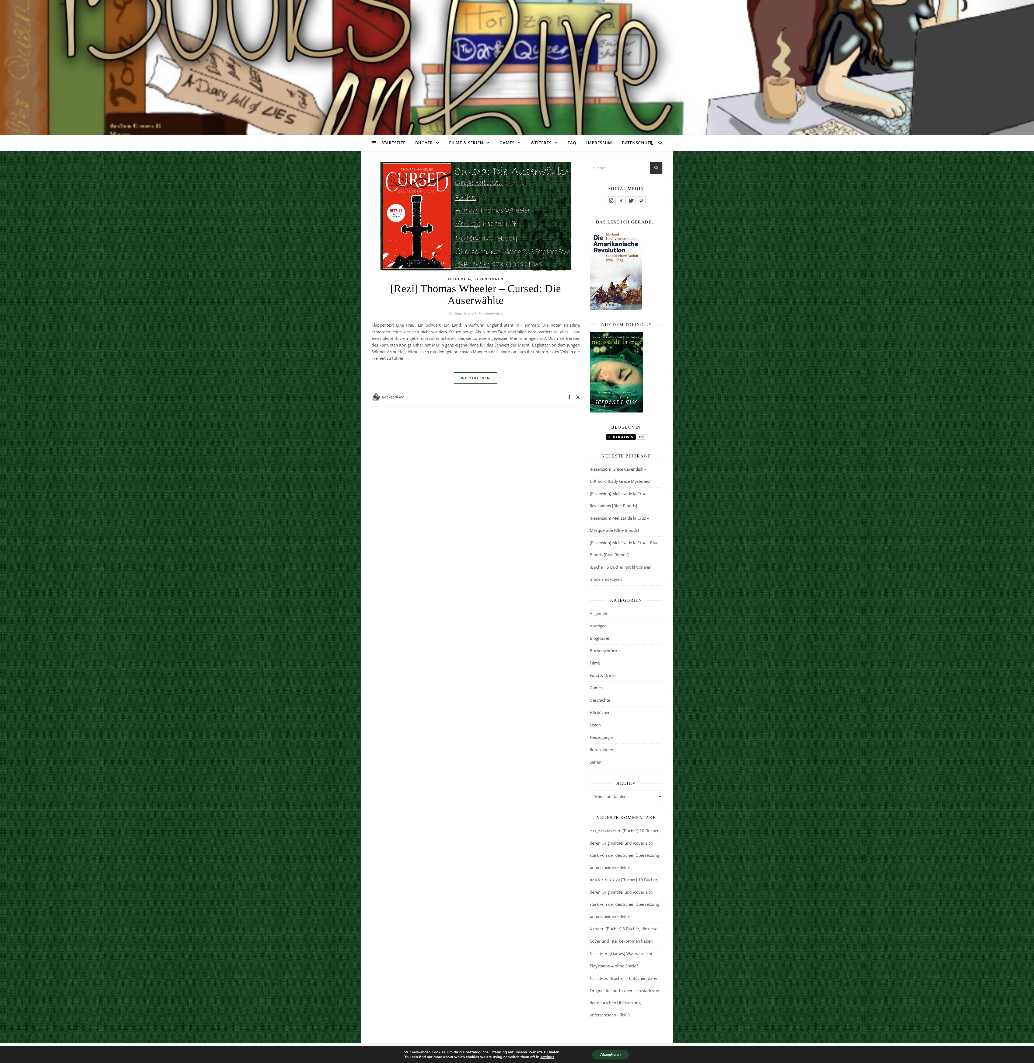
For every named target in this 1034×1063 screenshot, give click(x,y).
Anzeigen (598, 625)
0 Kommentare (491, 313)
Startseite (394, 142)
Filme (595, 663)
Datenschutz (637, 142)
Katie (594, 929)
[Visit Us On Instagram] (611, 200)
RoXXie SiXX (602, 880)
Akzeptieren (610, 1054)
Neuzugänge (601, 737)
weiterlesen (475, 378)
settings (547, 1057)
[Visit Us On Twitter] (631, 200)
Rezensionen (489, 279)
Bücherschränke (605, 650)
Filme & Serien (466, 142)
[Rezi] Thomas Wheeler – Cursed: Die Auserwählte (475, 294)
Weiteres (541, 142)
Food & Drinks (603, 675)
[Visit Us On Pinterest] (641, 200)
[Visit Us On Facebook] (621, 200)
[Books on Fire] (517, 64)
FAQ (572, 142)
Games (507, 142)
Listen (595, 725)
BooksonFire (393, 397)
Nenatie (596, 954)
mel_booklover (603, 831)
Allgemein (459, 279)
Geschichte (600, 700)
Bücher (424, 142)
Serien (595, 762)
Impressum (599, 142)
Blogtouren (600, 638)
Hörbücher (600, 712)
